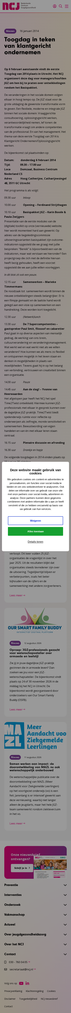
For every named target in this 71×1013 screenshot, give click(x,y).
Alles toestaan (35, 531)
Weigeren (35, 520)
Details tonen (35, 541)
